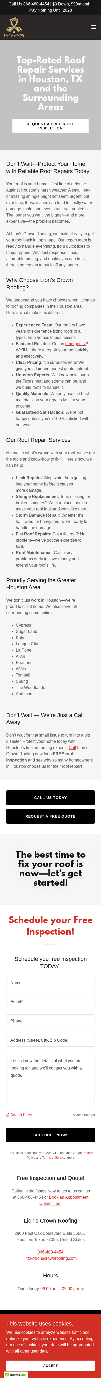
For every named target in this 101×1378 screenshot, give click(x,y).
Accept (50, 1365)
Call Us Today (50, 798)
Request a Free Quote (50, 816)
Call (72, 747)
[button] (94, 27)
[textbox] (50, 982)
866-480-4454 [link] (50, 1252)
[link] (14, 27)
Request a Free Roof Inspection (50, 126)
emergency (75, 344)
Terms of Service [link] (54, 1157)
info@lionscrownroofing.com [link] (50, 1258)
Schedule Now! (50, 1135)
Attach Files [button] (21, 1115)
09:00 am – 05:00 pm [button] (59, 1289)
